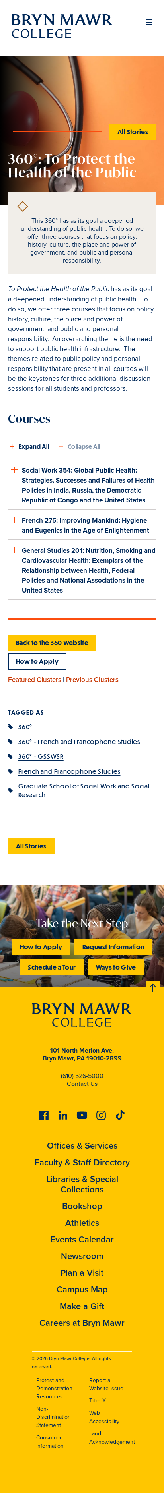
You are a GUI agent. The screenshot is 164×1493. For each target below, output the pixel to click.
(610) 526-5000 (82, 1075)
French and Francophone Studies (69, 771)
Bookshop (82, 1206)
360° (25, 726)
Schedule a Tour (52, 967)
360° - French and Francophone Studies (79, 741)
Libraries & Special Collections (82, 1184)
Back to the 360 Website (52, 642)
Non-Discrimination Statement (53, 1417)
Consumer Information (50, 1441)
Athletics (82, 1222)
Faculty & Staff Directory (82, 1162)
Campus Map (82, 1289)
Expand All (34, 446)
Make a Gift (82, 1306)
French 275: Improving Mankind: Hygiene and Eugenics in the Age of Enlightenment (85, 525)
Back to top (153, 986)
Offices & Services (82, 1145)
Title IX (97, 1400)
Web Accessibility (104, 1417)
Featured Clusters (34, 680)
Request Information (113, 946)
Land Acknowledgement (112, 1437)
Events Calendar (82, 1239)
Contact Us (82, 1083)
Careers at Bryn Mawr (82, 1322)
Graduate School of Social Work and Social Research (84, 790)
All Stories (132, 131)
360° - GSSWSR (41, 756)
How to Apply (37, 661)
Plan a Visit (82, 1272)
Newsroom (82, 1256)
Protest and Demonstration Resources (54, 1388)
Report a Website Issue (106, 1384)
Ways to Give (116, 967)
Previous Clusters (92, 680)
